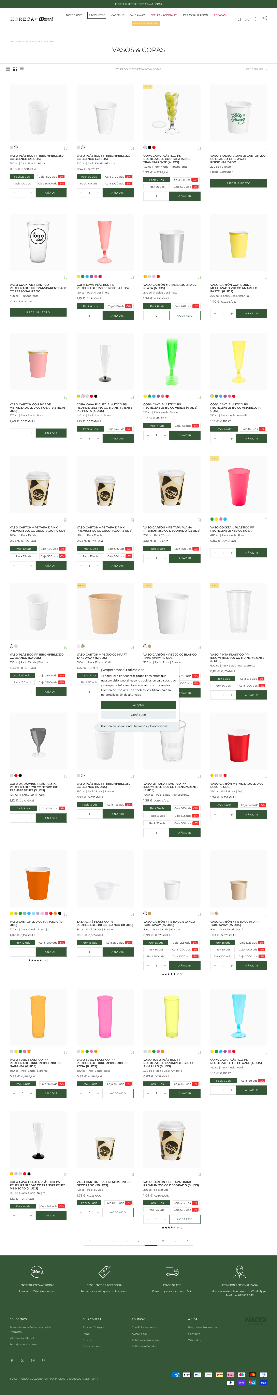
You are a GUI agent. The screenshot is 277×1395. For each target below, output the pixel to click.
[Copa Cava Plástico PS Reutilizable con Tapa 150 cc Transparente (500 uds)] (172, 113)
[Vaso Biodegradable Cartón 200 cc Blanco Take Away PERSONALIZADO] (238, 113)
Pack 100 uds (22, 183)
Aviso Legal (139, 1333)
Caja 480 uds (52, 548)
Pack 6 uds (154, 306)
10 (175, 1240)
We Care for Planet (22, 1338)
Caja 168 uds (185, 179)
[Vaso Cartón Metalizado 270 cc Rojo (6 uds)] (238, 741)
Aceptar (138, 705)
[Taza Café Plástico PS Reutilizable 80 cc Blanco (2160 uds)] (105, 879)
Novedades (74, 15)
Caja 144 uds (119, 429)
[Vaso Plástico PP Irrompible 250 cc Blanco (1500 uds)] (38, 113)
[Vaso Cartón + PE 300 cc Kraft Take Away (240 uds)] (105, 612)
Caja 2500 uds (51, 675)
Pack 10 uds (21, 548)
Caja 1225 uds (185, 942)
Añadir (56, 193)
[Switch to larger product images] (8, 69)
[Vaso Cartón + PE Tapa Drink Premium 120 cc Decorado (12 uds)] (105, 484)
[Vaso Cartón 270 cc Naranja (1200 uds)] (38, 879)
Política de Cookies (144, 1346)
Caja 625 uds (186, 815)
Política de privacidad (116, 726)
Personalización (195, 15)
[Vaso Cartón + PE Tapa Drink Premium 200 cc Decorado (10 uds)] (38, 484)
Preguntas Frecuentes (202, 1327)
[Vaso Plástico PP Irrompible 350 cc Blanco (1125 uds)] (105, 741)
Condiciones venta (144, 1327)
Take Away (137, 15)
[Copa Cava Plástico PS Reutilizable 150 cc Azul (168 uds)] (238, 1017)
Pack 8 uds (156, 1202)
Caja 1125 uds (119, 804)
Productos (97, 15)
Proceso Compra (93, 1327)
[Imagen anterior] (14, 113)
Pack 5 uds (154, 808)
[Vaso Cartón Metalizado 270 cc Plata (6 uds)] (172, 242)
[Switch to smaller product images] (15, 69)
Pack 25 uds (22, 176)
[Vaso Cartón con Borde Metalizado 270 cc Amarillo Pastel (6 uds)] (238, 242)
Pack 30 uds (89, 176)
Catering (118, 15)
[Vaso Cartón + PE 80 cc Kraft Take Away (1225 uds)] (238, 879)
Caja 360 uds (186, 808)
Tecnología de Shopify (83, 1378)
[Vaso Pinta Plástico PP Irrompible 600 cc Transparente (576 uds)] (238, 612)
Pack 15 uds (89, 804)
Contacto (194, 1333)
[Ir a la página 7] (90, 1240)
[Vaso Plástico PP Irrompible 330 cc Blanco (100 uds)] (38, 612)
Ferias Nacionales (164, 15)
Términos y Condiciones (150, 726)
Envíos (87, 1340)
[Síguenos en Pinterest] (43, 1361)
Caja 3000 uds (51, 183)
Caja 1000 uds (186, 683)
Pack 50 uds (156, 186)
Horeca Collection (22, 41)
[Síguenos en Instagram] (33, 1361)
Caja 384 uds (185, 1202)
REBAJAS (219, 15)
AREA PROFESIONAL (146, 23)
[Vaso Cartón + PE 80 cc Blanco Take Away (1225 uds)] (172, 879)
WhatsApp (195, 1340)
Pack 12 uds (87, 548)
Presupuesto (247, 184)
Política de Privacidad (146, 1340)
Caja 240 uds (186, 306)
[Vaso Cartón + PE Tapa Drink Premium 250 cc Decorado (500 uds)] (172, 1139)
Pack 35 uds (155, 942)
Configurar (138, 715)
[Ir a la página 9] (187, 1240)
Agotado (188, 316)
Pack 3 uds (20, 808)
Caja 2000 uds (185, 956)
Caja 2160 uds (118, 942)
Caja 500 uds (186, 186)
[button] (65, 149)
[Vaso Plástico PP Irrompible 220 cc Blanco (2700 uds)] (105, 113)
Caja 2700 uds (118, 176)
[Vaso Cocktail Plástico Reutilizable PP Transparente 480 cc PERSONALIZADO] (38, 242)
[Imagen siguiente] (63, 113)
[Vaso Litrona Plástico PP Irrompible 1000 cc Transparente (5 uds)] (172, 741)
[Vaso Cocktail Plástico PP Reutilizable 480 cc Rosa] (238, 484)
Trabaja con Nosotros (23, 1344)
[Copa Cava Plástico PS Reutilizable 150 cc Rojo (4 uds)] (105, 242)
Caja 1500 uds (51, 176)
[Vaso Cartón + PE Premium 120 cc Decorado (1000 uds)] (105, 1139)
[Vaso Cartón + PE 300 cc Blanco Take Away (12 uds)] (172, 612)
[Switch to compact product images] (22, 69)
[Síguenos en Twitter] (22, 1361)
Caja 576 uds (119, 548)
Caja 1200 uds (51, 942)
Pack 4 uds (156, 179)
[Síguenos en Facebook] (12, 1361)
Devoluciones (92, 1346)
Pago (86, 1333)
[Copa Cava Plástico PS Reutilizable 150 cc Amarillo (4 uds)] (238, 361)
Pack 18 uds (89, 942)
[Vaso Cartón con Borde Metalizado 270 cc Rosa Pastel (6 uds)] (38, 361)
